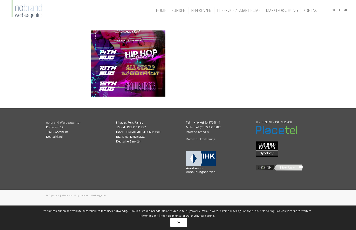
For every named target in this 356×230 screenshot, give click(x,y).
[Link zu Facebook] (339, 10)
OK (178, 222)
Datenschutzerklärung (200, 139)
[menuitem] (161, 10)
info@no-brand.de (198, 132)
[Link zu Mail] (346, 10)
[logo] (26, 10)
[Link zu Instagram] (333, 10)
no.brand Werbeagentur (93, 195)
